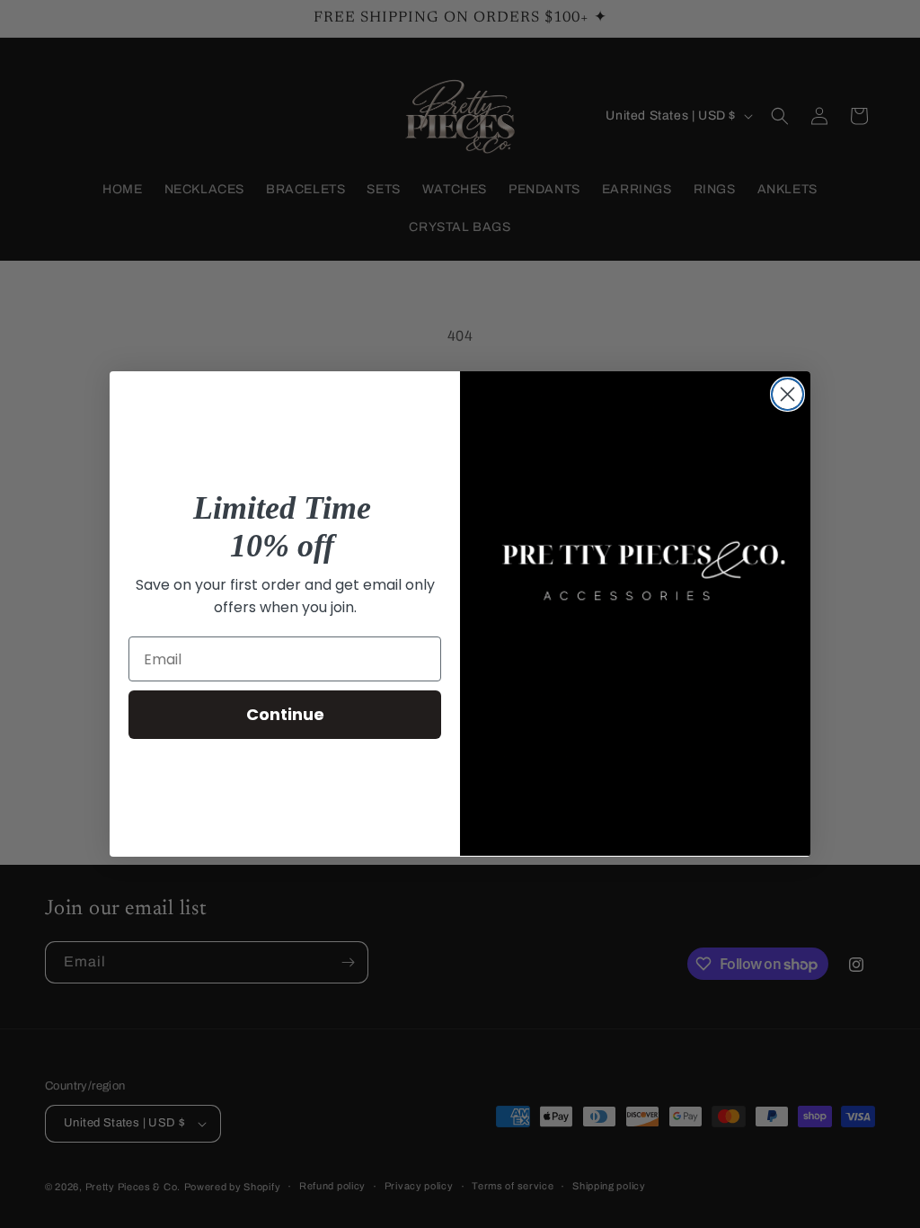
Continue (285, 714)
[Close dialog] (787, 394)
